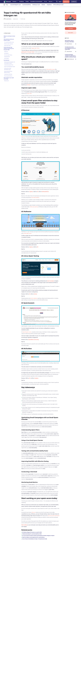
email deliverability (35, 197)
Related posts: (6, 80)
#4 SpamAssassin (7, 56)
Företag (27, 1)
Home (4, 4)
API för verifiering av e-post (58, 4)
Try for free (71, 28)
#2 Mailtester (6, 53)
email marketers (34, 298)
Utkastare (43, 4)
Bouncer (23, 136)
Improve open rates (7, 45)
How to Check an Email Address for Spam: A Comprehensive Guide (34, 538)
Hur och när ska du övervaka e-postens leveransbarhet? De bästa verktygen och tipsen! (38, 535)
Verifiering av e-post (36, 4)
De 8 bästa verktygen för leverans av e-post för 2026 (32, 532)
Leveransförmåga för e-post (15, 4)
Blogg (7, 4)
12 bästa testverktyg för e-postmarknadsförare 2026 (32, 533)
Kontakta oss (74, 1)
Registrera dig (66, 1)
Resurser (50, 1)
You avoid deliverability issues (9, 42)
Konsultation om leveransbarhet (36, 1)
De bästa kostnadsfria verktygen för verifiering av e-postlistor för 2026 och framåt (70, 55)
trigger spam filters (35, 48)
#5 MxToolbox (6, 58)
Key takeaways (6, 60)
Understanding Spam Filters (8, 64)
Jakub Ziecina (8, 18)
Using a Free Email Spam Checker (9, 66)
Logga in (60, 1)
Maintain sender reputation (8, 43)
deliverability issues (51, 69)
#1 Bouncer (6, 51)
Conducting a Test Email (8, 74)
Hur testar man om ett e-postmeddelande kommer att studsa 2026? (70, 48)
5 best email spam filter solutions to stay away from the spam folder (9, 48)
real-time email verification (53, 515)
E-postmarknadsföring (26, 4)
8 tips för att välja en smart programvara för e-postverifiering (33, 537)
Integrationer (49, 4)
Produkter (14, 1)
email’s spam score (27, 233)
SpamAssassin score (27, 332)
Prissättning (21, 1)
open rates (29, 93)
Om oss (45, 1)
